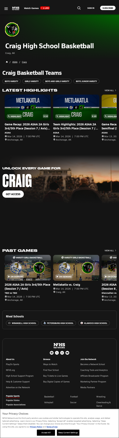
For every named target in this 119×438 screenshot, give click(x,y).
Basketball (49, 396)
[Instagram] (62, 353)
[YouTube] (67, 353)
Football (74, 396)
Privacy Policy (36, 426)
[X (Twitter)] (57, 353)
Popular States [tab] (13, 400)
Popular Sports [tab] (13, 396)
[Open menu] (6, 8)
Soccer (73, 402)
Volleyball (48, 402)
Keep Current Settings (68, 432)
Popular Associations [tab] (16, 404)
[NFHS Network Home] (15, 8)
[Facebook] (52, 353)
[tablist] (20, 400)
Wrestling (100, 396)
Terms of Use (51, 426)
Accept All (46, 432)
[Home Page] (6, 62)
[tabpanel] (78, 404)
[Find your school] (79, 8)
